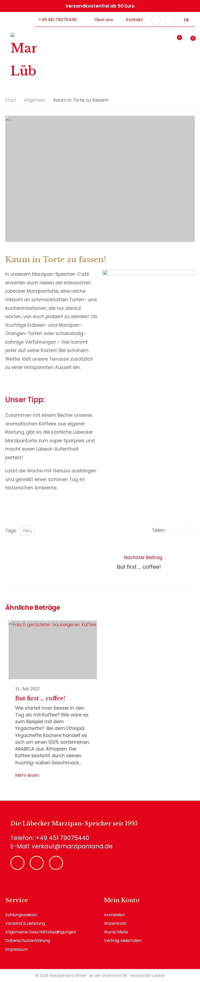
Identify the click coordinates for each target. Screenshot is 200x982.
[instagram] (169, 20)
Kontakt (134, 20)
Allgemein (35, 100)
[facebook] (156, 20)
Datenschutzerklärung (27, 941)
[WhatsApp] (190, 530)
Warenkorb (115, 923)
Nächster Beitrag (139, 562)
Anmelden (114, 915)
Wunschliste (116, 932)
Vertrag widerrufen (122, 941)
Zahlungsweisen (21, 915)
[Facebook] (177, 530)
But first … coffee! (41, 698)
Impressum (16, 949)
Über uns (104, 20)
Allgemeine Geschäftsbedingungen (40, 932)
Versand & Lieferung (25, 923)
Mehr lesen (27, 775)
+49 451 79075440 (57, 20)
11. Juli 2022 (27, 688)
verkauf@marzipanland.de (72, 846)
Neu (27, 531)
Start (10, 100)
